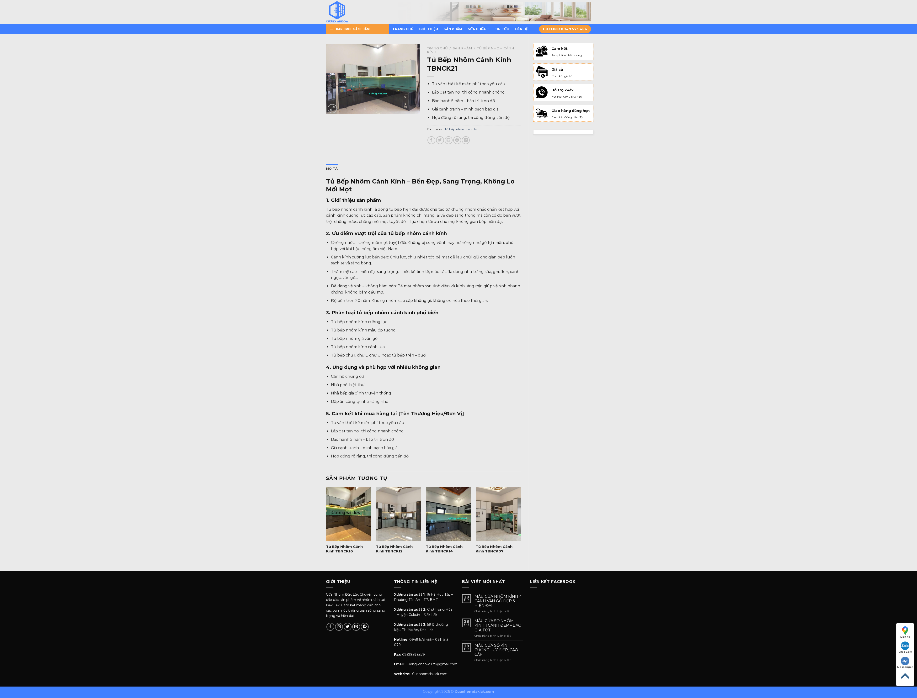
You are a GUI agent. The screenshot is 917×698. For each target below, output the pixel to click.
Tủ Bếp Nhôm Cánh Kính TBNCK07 (494, 549)
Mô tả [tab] (332, 168)
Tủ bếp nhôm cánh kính (462, 129)
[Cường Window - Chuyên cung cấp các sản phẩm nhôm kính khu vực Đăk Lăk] (349, 12)
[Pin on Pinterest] (457, 140)
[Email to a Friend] (449, 140)
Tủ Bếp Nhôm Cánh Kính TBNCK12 (394, 549)
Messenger (905, 667)
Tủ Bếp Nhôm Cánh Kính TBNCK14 (444, 549)
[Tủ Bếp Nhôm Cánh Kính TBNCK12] (398, 514)
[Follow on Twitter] (348, 627)
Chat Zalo (905, 651)
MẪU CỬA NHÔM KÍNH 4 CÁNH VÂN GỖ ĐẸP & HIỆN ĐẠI (498, 601)
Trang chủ (402, 29)
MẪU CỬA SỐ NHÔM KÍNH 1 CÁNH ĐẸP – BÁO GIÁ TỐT (498, 625)
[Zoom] (332, 108)
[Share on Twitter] (440, 140)
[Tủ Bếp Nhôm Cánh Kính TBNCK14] (448, 514)
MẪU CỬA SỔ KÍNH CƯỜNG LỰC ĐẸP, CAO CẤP (496, 650)
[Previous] (326, 525)
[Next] (520, 525)
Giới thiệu (428, 29)
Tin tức (502, 29)
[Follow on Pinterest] (365, 627)
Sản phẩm (453, 29)
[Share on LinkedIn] (466, 140)
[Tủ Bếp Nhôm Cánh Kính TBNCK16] (348, 514)
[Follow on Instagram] (339, 627)
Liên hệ (521, 29)
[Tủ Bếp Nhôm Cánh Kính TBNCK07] (498, 514)
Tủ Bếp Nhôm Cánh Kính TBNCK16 (344, 549)
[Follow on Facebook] (330, 627)
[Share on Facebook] (431, 140)
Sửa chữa (477, 29)
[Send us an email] (356, 627)
